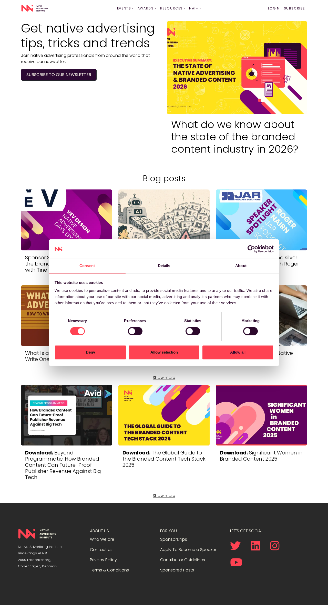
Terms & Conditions (109, 570)
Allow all (237, 352)
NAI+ (193, 8)
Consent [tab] (87, 266)
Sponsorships (173, 539)
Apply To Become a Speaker (188, 550)
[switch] (135, 331)
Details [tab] (164, 266)
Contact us (101, 550)
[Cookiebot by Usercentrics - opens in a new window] (251, 249)
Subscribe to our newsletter (58, 75)
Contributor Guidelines (182, 560)
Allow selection (164, 352)
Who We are (102, 539)
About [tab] (241, 266)
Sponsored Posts (177, 570)
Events (124, 8)
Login (274, 8)
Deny (90, 352)
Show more (164, 377)
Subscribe (294, 8)
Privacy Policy (103, 560)
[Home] (34, 8)
